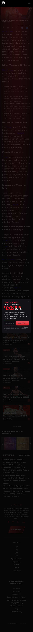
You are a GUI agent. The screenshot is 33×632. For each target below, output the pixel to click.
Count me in (22, 323)
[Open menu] (29, 3)
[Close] (28, 301)
